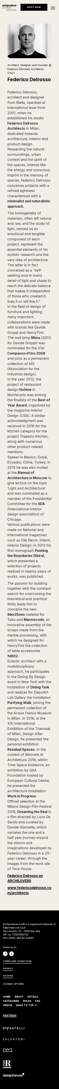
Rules (27, 1000)
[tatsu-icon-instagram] (12, 953)
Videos (7, 1005)
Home (6, 996)
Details (33, 996)
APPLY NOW (34, 7)
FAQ (37, 1000)
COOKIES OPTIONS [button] (13, 984)
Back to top (25, 1005)
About (19, 996)
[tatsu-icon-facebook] (6, 953)
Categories (11, 1000)
